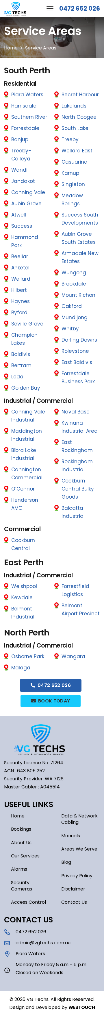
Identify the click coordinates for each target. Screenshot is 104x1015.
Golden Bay (25, 387)
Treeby (70, 139)
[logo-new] (15, 9)
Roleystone (75, 351)
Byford (19, 312)
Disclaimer (73, 889)
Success (21, 226)
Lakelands (74, 105)
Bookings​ (21, 829)
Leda (17, 376)
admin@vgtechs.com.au (43, 942)
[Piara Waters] (10, 954)
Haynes (20, 301)
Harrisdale (23, 105)
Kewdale (22, 597)
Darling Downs (79, 339)
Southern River (29, 117)
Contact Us (74, 902)
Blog (66, 862)
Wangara (73, 656)
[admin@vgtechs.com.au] (10, 943)
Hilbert (19, 290)
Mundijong (75, 317)
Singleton (73, 184)
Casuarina (75, 161)
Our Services (25, 856)
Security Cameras (21, 885)
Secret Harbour (80, 94)
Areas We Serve (79, 849)
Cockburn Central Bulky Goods (78, 488)
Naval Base (76, 411)
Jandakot (23, 181)
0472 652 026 (79, 8)
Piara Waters (27, 94)
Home (18, 816)
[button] (50, 8)
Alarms (19, 869)
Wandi (19, 169)
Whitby (70, 328)
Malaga (20, 667)
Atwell (18, 214)
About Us (21, 842)
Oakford (72, 306)
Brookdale (74, 283)
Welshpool (24, 586)
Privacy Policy (76, 875)
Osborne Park (27, 656)
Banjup (19, 139)
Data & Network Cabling (79, 819)
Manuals (70, 835)
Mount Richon (78, 295)
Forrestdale (25, 128)
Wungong (74, 272)
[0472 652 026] (10, 932)
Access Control (28, 902)
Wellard (20, 278)
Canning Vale (28, 192)
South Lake (75, 128)
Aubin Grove (26, 203)
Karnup (70, 173)
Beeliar (19, 256)
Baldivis (20, 354)
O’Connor (23, 488)
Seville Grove (27, 323)
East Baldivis (77, 362)
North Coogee (79, 117)
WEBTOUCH (81, 1007)
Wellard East (77, 150)
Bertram (21, 365)
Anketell (21, 267)
